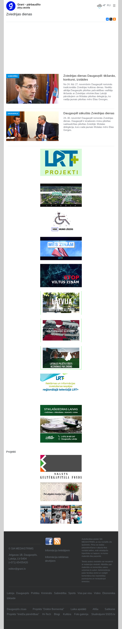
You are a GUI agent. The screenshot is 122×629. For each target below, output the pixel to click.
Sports (72, 593)
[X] (110, 19)
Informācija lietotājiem (57, 550)
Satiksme (110, 609)
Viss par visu (85, 593)
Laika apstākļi (78, 609)
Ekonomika (108, 593)
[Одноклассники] (114, 19)
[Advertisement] (61, 48)
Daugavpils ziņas (16, 609)
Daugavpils (22, 593)
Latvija (10, 593)
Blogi (57, 614)
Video (97, 593)
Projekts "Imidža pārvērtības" (23, 614)
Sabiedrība (60, 593)
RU (109, 5)
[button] (113, 5)
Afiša (95, 609)
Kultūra (67, 614)
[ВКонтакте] (107, 19)
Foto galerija (81, 614)
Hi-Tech (46, 614)
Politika (35, 593)
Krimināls (46, 593)
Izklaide (11, 598)
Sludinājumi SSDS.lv (103, 614)
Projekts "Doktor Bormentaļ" (48, 609)
